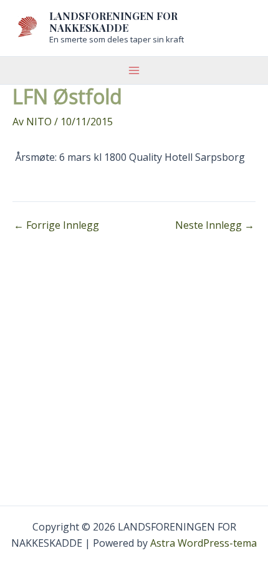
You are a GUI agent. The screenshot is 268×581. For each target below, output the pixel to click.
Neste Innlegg (214, 225)
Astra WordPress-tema (203, 543)
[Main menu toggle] (134, 70)
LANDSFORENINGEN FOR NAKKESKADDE (113, 21)
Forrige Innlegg (56, 225)
